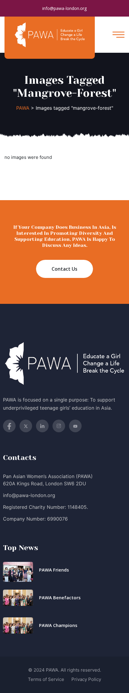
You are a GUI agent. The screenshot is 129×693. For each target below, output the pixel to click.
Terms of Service (46, 679)
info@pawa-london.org (64, 8)
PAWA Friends (54, 570)
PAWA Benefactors (60, 597)
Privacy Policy (86, 679)
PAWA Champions (58, 625)
